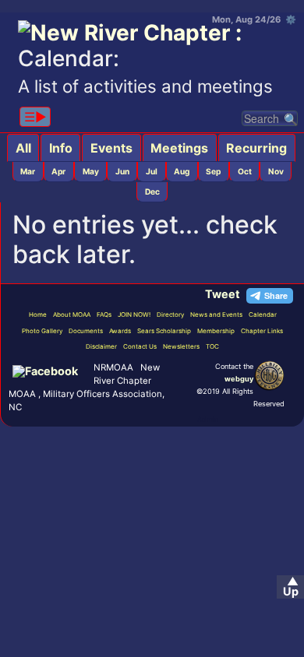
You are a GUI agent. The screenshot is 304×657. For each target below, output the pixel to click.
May (91, 171)
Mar (27, 171)
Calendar (263, 314)
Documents (86, 331)
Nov (276, 171)
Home (38, 314)
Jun (122, 171)
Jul (151, 171)
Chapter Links (262, 331)
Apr (58, 171)
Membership (216, 331)
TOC (212, 346)
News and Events (216, 314)
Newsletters (181, 346)
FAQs (104, 314)
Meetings (179, 148)
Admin (207, 419)
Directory (170, 314)
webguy (238, 378)
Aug (181, 171)
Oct (245, 171)
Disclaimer (101, 346)
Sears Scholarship (164, 331)
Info (60, 148)
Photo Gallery (42, 331)
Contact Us (140, 346)
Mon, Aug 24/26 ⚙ (254, 19)
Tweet (222, 293)
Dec (152, 191)
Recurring (256, 148)
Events (111, 148)
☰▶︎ (35, 117)
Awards (120, 331)
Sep (213, 171)
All (23, 148)
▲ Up (291, 586)
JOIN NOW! (134, 314)
